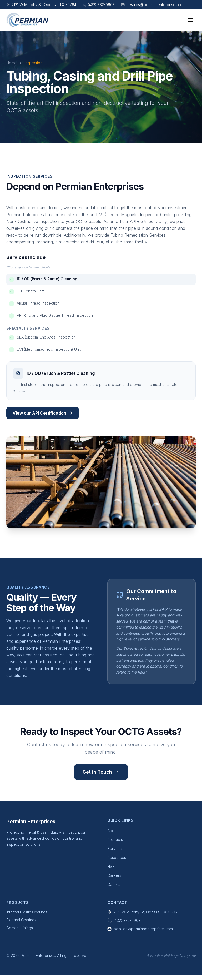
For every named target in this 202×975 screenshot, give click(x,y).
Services (115, 848)
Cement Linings (19, 928)
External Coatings (21, 920)
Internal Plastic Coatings (26, 912)
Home (11, 63)
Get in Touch (97, 772)
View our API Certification (39, 413)
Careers (114, 875)
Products (115, 839)
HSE (110, 866)
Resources (116, 857)
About (112, 830)
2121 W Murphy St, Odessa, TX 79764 (146, 912)
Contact (114, 884)
